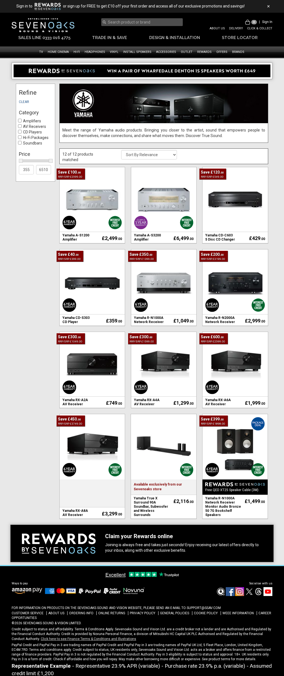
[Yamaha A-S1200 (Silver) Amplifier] (92, 199)
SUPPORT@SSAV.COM (204, 608)
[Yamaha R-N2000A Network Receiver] (235, 282)
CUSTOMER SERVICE (28, 613)
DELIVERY (236, 28)
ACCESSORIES (166, 52)
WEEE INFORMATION (238, 613)
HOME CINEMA (58, 52)
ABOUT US (217, 28)
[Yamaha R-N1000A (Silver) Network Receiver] (164, 282)
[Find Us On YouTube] (267, 595)
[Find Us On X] (248, 595)
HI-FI (76, 52)
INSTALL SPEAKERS (137, 52)
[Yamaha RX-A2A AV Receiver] (92, 364)
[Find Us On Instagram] (239, 595)
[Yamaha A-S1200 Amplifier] (164, 199)
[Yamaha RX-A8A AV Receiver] (92, 446)
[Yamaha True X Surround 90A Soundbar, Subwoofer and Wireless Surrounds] (164, 446)
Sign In (267, 22)
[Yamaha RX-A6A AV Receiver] (235, 364)
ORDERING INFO (81, 613)
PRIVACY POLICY (142, 613)
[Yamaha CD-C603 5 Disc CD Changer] (235, 199)
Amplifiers (32, 121)
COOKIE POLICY (206, 613)
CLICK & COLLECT (259, 28)
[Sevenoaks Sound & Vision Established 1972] (43, 25)
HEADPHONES (95, 52)
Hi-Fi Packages (36, 137)
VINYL (114, 52)
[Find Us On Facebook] (220, 595)
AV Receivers (34, 126)
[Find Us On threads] (258, 595)
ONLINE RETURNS (111, 613)
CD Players (32, 132)
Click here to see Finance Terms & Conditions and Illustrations (88, 639)
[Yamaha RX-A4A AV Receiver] (164, 364)
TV (41, 52)
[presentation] (141, 22)
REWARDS (204, 52)
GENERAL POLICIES (174, 613)
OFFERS (221, 52)
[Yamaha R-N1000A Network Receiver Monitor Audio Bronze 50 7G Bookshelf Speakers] (235, 446)
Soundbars (32, 143)
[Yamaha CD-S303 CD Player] (92, 282)
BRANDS (238, 52)
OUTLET (186, 52)
